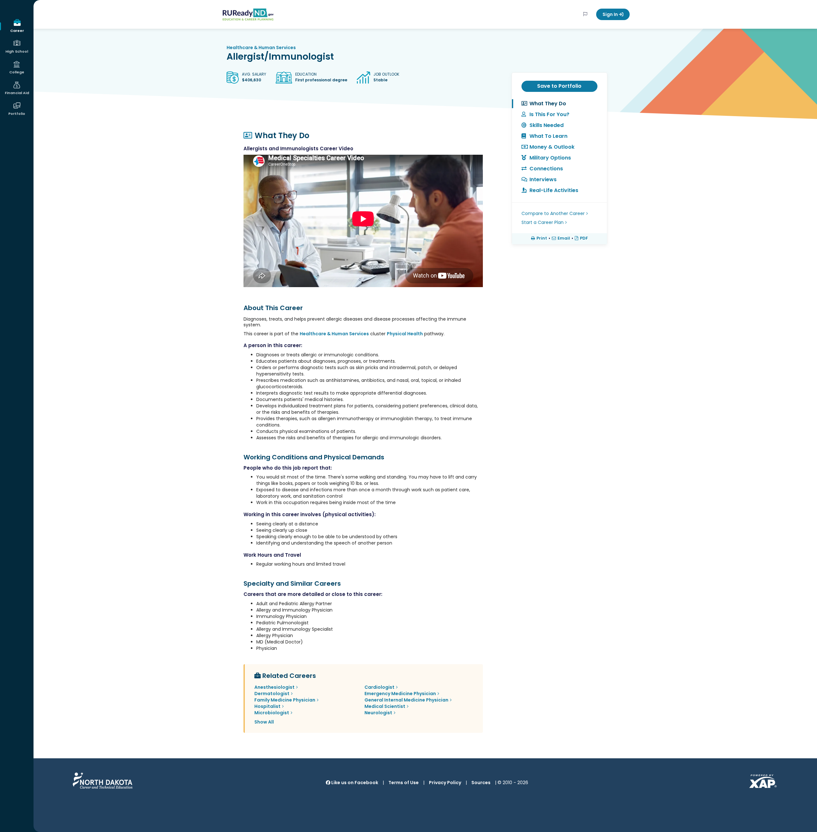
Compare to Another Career (553, 213)
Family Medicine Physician (284, 700)
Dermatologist (271, 693)
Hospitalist (267, 706)
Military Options (550, 157)
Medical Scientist (384, 706)
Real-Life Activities (553, 190)
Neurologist (378, 712)
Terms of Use (403, 782)
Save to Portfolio (559, 86)
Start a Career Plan (542, 222)
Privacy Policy (445, 782)
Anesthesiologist (274, 687)
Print (541, 238)
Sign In (611, 14)
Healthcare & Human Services (261, 47)
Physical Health (405, 334)
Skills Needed (546, 125)
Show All (264, 722)
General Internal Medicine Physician (406, 700)
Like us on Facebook (354, 782)
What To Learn (548, 136)
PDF (584, 238)
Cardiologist (379, 687)
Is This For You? (549, 114)
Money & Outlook (551, 147)
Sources (481, 782)
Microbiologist (271, 712)
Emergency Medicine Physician (400, 693)
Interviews (543, 179)
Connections (546, 168)
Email (564, 238)
